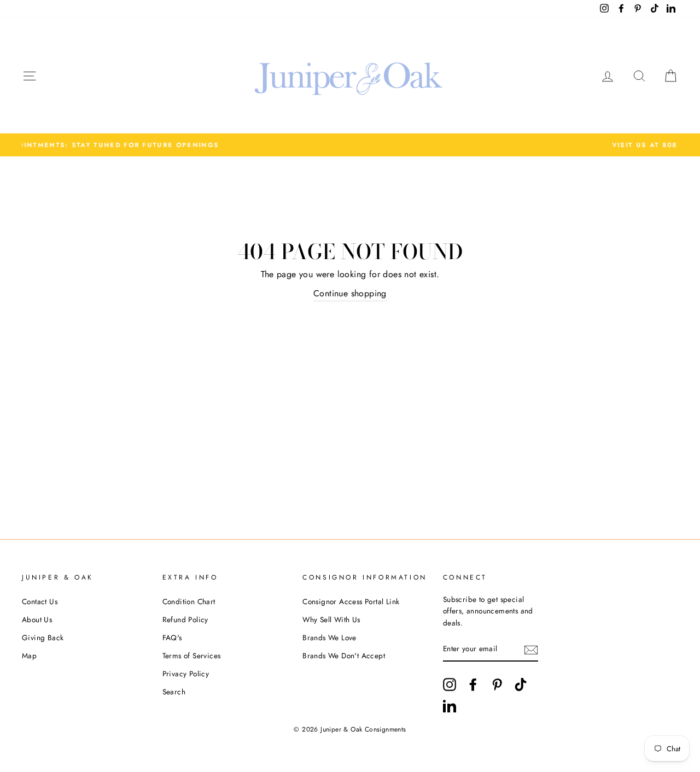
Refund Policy (185, 619)
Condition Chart (188, 601)
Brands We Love (329, 637)
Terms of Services (191, 655)
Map (29, 655)
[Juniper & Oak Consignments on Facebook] (473, 684)
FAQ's (172, 637)
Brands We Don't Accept (343, 655)
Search (173, 691)
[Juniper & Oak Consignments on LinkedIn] (449, 705)
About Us (37, 619)
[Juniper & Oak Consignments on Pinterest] (497, 684)
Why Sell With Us (331, 619)
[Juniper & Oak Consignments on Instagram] (449, 684)
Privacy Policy (185, 673)
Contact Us (39, 601)
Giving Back (42, 637)
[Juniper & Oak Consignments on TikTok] (520, 684)
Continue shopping (350, 293)
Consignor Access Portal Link (350, 601)
